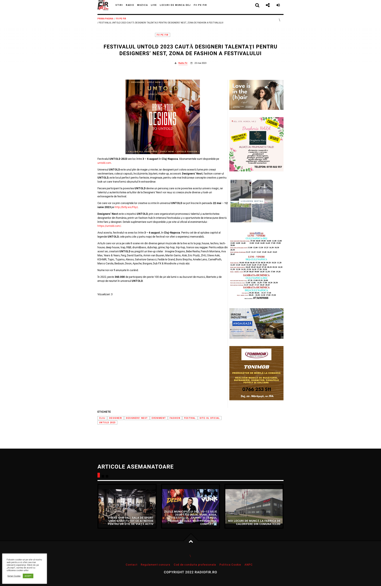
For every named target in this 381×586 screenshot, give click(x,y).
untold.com (104, 162)
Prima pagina (105, 18)
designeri (115, 418)
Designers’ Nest (137, 418)
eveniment (159, 418)
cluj (102, 418)
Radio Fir (183, 63)
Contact (132, 564)
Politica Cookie (230, 564)
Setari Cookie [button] (14, 576)
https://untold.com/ (109, 225)
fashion (175, 418)
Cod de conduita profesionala (195, 564)
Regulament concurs (155, 564)
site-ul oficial (210, 418)
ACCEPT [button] (28, 576)
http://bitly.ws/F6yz (126, 207)
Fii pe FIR (121, 18)
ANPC (249, 564)
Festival (190, 418)
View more (127, 506)
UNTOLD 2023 (107, 422)
